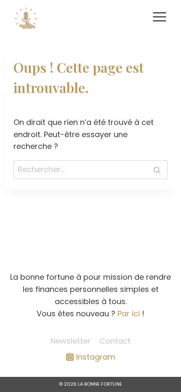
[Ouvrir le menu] (159, 16)
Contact (114, 341)
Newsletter (70, 341)
